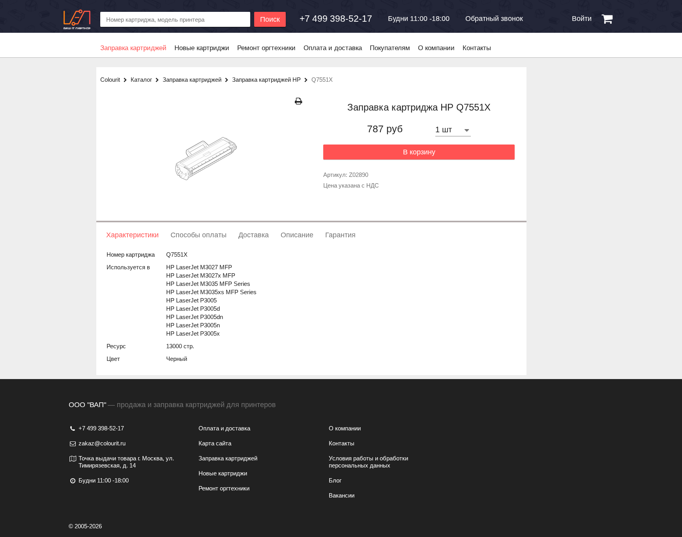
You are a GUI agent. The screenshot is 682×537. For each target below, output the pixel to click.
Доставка (253, 235)
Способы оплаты (198, 235)
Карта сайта (215, 443)
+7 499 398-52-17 (101, 428)
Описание (297, 235)
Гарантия (340, 235)
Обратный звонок (494, 19)
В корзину (419, 152)
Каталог (142, 79)
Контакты (477, 48)
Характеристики (132, 235)
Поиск (270, 19)
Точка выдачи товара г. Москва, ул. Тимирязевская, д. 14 (126, 462)
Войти (582, 19)
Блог (335, 480)
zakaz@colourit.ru (102, 443)
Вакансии (341, 495)
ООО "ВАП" (87, 405)
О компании (436, 48)
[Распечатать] (298, 101)
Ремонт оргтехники (266, 48)
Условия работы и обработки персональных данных (368, 462)
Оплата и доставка (333, 48)
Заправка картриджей (133, 48)
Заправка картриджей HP (267, 79)
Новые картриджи (201, 48)
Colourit (111, 79)
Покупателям (390, 48)
